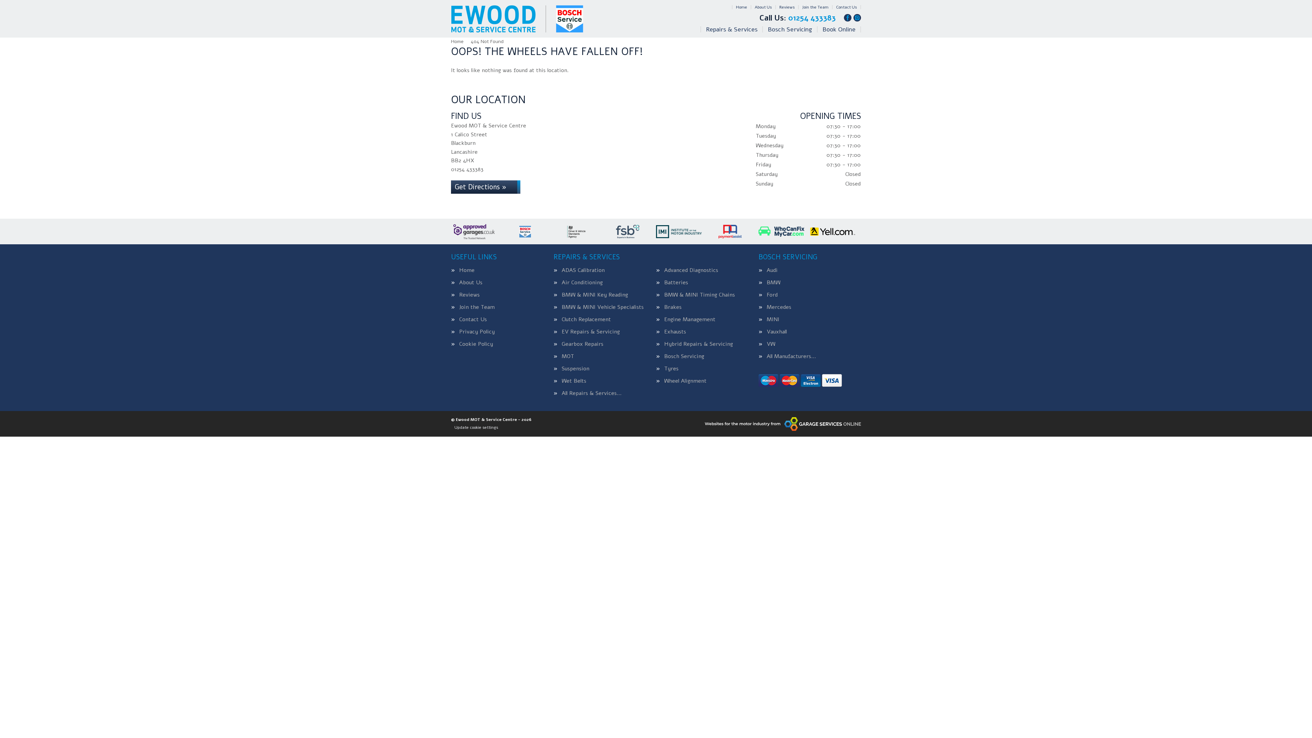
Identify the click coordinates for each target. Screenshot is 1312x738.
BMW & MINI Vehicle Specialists (603, 307)
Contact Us (846, 7)
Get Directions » (480, 187)
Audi (772, 270)
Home (741, 7)
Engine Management (689, 319)
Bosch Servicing (790, 29)
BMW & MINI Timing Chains (699, 295)
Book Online (839, 29)
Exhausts (675, 331)
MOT (568, 356)
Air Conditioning (582, 282)
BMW (773, 282)
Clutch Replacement (586, 319)
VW (771, 344)
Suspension (575, 368)
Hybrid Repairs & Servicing (698, 344)
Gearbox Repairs (582, 344)
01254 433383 (798, 18)
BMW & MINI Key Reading (595, 295)
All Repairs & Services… (591, 393)
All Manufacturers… (791, 356)
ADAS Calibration (583, 270)
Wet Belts (574, 381)
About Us (763, 7)
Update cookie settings (476, 427)
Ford (772, 295)
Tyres (671, 368)
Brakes (673, 307)
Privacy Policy (477, 331)
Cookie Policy (476, 344)
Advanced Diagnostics (691, 270)
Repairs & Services (731, 29)
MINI (773, 319)
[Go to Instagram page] (857, 18)
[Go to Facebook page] (847, 18)
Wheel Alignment (685, 381)
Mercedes (779, 307)
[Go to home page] (517, 18)
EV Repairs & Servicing (591, 331)
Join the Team (815, 7)
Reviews (787, 7)
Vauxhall (777, 331)
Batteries (676, 282)
